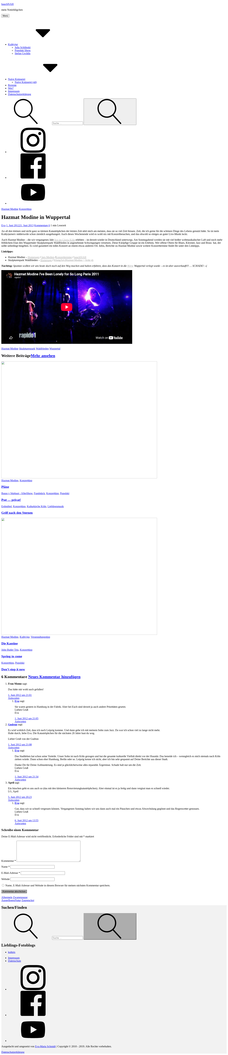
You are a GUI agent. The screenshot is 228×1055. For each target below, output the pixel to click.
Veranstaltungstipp (40, 636)
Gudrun (12, 724)
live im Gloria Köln (64, 239)
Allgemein (6, 897)
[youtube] (33, 203)
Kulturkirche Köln (36, 506)
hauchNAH (7, 4)
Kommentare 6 (42, 225)
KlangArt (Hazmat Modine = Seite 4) (73, 260)
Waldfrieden (42, 348)
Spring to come (11, 656)
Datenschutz (14, 960)
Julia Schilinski (23, 47)
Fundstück (39, 493)
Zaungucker (28, 900)
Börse (130, 265)
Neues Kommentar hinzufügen (54, 677)
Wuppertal (54, 348)
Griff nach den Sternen (17, 512)
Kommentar (8, 860)
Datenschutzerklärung (19, 94)
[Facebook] (33, 177)
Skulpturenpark (27, 348)
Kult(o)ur (13, 44)
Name (5, 866)
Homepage (33, 257)
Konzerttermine (64, 257)
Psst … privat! (11, 500)
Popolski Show (23, 50)
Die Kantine (9, 643)
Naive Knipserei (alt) (26, 82)
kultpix (11, 952)
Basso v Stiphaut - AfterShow (17, 493)
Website (5, 879)
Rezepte (12, 85)
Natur (18, 900)
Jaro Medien (47, 257)
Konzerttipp (25, 209)
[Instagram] (33, 151)
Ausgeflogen (8, 900)
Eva (3, 225)
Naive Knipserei (16, 79)
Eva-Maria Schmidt (45, 1046)
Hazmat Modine (9, 209)
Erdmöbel (6, 506)
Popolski (64, 493)
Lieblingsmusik (56, 506)
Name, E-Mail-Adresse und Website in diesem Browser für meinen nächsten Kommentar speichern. (57, 885)
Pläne (5, 487)
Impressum (14, 91)
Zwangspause (20, 897)
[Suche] (42, 123)
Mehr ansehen (43, 356)
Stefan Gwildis (22, 53)
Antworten (13, 698)
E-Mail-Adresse (10, 872)
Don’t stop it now (13, 669)
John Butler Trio (10, 649)
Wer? (11, 88)
